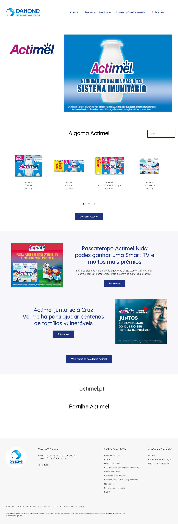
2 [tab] (89, 204)
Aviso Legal (10, 506)
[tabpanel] (28, 171)
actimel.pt (91, 388)
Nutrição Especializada (159, 463)
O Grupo (108, 459)
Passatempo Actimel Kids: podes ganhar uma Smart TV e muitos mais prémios (114, 255)
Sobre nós (158, 12)
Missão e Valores (112, 455)
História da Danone (113, 463)
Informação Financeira (114, 488)
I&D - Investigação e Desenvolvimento (121, 467)
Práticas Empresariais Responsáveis (121, 479)
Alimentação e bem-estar (131, 12)
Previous (4, 174)
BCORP (107, 492)
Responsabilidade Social (115, 475)
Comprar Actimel (89, 216)
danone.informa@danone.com (52, 458)
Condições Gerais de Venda (63, 506)
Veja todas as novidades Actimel (89, 358)
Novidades (105, 12)
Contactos (80, 506)
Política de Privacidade (41, 506)
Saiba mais (114, 283)
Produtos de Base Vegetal (160, 459)
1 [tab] (83, 204)
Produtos (90, 12)
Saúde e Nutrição (112, 471)
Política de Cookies (24, 506)
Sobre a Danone (115, 448)
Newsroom (109, 484)
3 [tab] (94, 204)
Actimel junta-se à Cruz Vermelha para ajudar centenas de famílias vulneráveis (63, 316)
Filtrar (154, 133)
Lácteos (152, 455)
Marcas (74, 12)
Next (173, 174)
